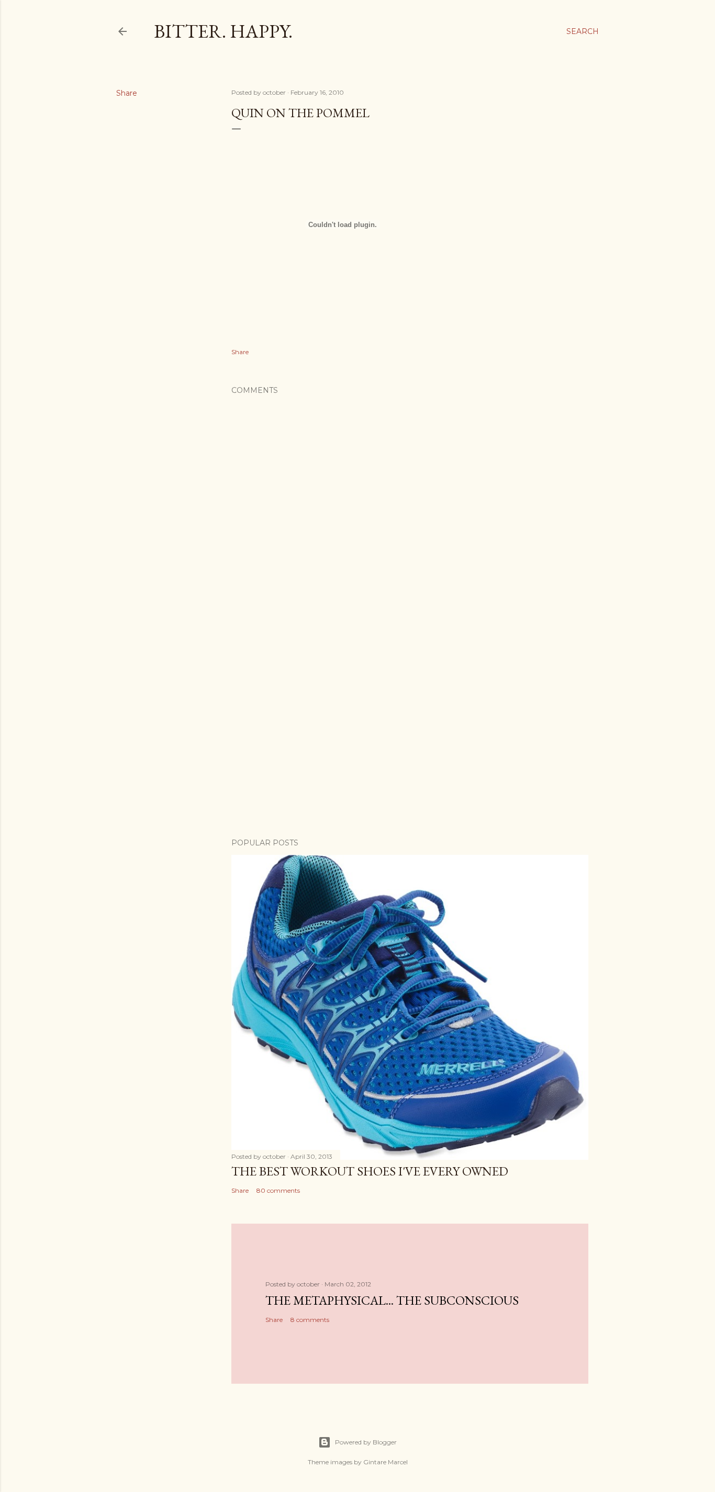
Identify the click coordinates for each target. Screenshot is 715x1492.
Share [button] (126, 93)
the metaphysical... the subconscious (392, 1300)
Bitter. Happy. (223, 31)
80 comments (278, 1190)
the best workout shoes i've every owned (369, 1171)
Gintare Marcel (385, 1462)
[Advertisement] (409, 738)
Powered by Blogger (366, 1442)
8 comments (310, 1320)
